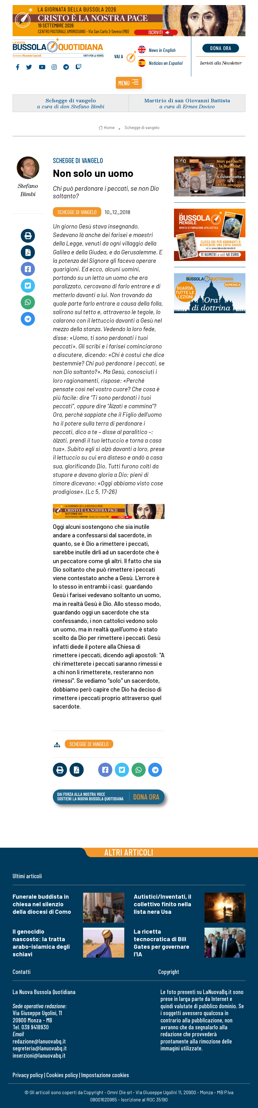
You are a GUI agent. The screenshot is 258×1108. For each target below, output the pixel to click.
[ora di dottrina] (209, 293)
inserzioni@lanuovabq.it (39, 1055)
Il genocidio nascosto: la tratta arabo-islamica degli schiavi (41, 943)
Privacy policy (28, 1074)
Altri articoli (128, 851)
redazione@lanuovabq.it (39, 1041)
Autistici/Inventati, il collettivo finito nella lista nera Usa (162, 904)
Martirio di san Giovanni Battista (187, 100)
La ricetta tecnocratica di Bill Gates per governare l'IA (161, 943)
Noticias (165, 63)
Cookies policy (62, 1074)
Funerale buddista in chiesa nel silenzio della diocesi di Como (42, 904)
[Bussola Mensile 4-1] (209, 176)
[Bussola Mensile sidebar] (209, 235)
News (162, 50)
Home (109, 127)
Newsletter (220, 63)
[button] (128, 83)
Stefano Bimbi (28, 190)
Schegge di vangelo (71, 100)
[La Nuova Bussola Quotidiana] (58, 48)
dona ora (220, 47)
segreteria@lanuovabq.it (40, 1048)
